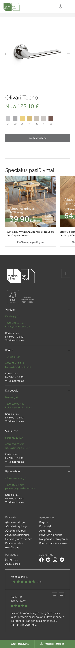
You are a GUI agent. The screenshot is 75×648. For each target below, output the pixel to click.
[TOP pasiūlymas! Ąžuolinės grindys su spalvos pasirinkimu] (30, 201)
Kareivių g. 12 (12, 316)
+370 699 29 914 (14, 363)
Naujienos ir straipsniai (53, 539)
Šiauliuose (11, 431)
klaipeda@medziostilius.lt (18, 407)
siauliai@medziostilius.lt (17, 447)
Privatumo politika (50, 534)
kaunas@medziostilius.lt (18, 367)
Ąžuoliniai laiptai (15, 530)
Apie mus (45, 530)
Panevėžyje (12, 471)
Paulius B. (17, 597)
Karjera (43, 522)
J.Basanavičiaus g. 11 (16, 478)
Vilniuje (10, 309)
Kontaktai (45, 526)
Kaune (9, 350)
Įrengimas (11, 559)
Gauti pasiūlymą (37, 138)
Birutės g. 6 (11, 397)
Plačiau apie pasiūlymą (30, 242)
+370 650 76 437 (14, 444)
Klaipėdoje (11, 390)
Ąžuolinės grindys (16, 526)
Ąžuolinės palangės (17, 534)
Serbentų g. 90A (14, 437)
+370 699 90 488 (14, 403)
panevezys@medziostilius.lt (20, 488)
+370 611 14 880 (14, 484)
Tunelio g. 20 (12, 356)
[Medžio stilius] (11, 7)
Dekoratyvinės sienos (18, 539)
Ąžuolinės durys (15, 522)
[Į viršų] (65, 273)
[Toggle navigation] (69, 6)
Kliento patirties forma (53, 543)
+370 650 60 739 (14, 322)
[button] (54, 595)
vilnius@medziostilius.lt (17, 326)
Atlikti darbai (13, 563)
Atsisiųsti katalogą (54, 643)
